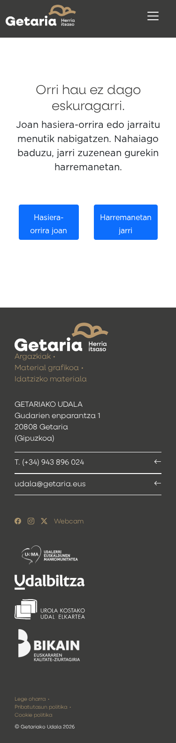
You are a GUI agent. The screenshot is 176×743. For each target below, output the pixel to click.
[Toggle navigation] (153, 16)
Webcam (69, 521)
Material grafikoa (47, 368)
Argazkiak (33, 357)
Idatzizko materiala (51, 379)
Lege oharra (30, 699)
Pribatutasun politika (41, 707)
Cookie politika (33, 715)
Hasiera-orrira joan (48, 224)
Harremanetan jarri (126, 224)
